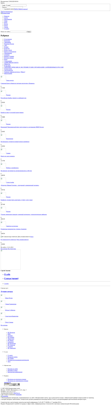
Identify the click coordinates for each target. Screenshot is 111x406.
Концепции (9, 138)
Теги (9, 361)
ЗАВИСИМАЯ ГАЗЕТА (11, 62)
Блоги (6, 25)
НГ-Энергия (11, 345)
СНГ (5, 45)
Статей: (6, 283)
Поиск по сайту (5, 31)
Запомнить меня (9, 9)
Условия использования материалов (18, 360)
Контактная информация (15, 372)
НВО (9, 334)
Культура (6, 48)
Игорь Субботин (10, 310)
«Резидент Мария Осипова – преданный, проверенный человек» (20, 185)
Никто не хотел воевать (8, 156)
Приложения (8, 19)
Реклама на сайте (13, 369)
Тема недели (10, 80)
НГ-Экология (12, 348)
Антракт (10, 335)
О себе (7, 274)
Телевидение (8, 69)
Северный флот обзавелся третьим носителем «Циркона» (18, 83)
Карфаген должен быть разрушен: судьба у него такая (16, 200)
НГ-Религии (11, 332)
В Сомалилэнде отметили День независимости (15, 239)
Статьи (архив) (11, 278)
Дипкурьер (11, 339)
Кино (5, 59)
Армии (8, 153)
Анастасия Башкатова (11, 316)
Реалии (8, 95)
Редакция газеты (12, 357)
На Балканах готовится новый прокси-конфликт (15, 141)
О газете (6, 28)
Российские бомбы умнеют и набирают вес (13, 98)
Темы (5, 21)
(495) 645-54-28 (10, 391)
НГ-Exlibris (11, 337)
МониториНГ (8, 73)
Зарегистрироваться (6, 11)
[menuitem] (57, 16)
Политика (7, 40)
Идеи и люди (8, 50)
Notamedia (19, 394)
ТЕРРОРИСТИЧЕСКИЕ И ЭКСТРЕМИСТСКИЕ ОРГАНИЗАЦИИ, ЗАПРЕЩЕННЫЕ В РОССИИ (33, 67)
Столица (10, 346)
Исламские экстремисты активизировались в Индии (16, 170)
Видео (6, 24)
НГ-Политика (12, 343)
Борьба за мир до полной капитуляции (12, 112)
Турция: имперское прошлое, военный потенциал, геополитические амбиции (24, 214)
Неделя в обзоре (9, 58)
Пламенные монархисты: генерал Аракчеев (13, 229)
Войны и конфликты (12, 168)
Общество (7, 64)
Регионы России (9, 44)
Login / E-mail (6, 5)
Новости (6, 16)
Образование (8, 53)
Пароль (4, 7)
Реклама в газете (12, 370)
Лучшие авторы (7, 291)
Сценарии (11, 342)
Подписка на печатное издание (17, 379)
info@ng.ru (16, 393)
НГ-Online (11, 358)
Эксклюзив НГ (8, 70)
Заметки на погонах (12, 226)
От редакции (8, 39)
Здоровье (7, 54)
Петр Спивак (9, 322)
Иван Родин (9, 298)
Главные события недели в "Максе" (14, 72)
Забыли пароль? (23, 9)
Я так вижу (7, 65)
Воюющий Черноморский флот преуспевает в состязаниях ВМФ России (22, 127)
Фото (5, 22)
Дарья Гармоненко (10, 304)
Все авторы (4, 249)
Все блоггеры (12, 249)
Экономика (7, 42)
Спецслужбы (10, 182)
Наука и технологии (10, 51)
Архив (6, 27)
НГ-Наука (10, 340)
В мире (6, 47)
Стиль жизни (8, 61)
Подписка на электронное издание (18, 381)
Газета (6, 17)
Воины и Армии (9, 56)
